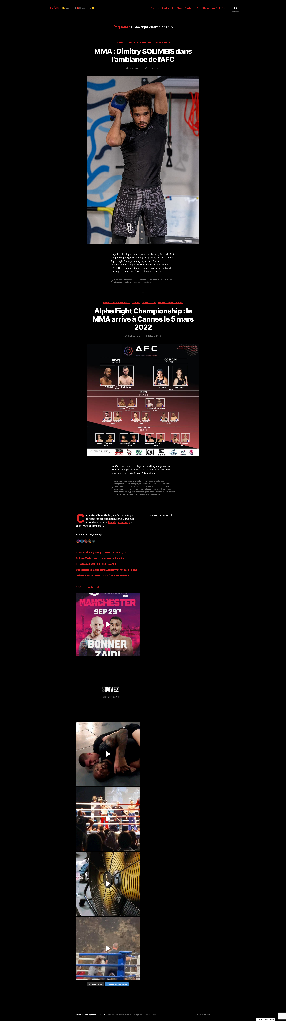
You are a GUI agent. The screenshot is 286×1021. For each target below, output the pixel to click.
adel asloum (129, 481)
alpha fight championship (124, 279)
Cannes (119, 43)
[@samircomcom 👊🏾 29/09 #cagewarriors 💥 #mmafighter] (108, 624)
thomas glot (144, 494)
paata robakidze (137, 491)
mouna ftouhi (124, 491)
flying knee (152, 279)
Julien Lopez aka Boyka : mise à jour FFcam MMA (102, 575)
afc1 (140, 481)
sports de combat (137, 282)
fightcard (143, 486)
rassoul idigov (161, 491)
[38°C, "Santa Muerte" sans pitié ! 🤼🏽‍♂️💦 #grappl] (108, 884)
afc (136, 481)
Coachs (188, 8)
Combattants (168, 8)
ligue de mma (137, 489)
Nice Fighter (137, 68)
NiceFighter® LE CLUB (94, 1015)
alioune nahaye (149, 481)
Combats (130, 43)
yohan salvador (156, 494)
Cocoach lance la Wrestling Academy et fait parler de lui (106, 569)
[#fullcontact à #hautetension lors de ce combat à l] (108, 819)
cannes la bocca (163, 483)
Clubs (179, 8)
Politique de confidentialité (119, 1015)
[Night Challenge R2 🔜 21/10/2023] (108, 689)
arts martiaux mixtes (147, 483)
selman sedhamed (130, 494)
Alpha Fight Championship (116, 302)
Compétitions (203, 8)
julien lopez (126, 489)
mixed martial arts (121, 282)
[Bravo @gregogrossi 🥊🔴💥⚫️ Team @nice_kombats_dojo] (108, 948)
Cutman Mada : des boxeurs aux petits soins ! (100, 558)
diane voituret (119, 486)
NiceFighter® (217, 8)
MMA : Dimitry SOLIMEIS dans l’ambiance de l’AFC (143, 55)
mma (116, 491)
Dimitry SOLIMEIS (162, 43)
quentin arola (150, 491)
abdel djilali (118, 481)
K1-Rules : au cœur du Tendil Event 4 (96, 564)
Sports (154, 8)
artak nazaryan (132, 483)
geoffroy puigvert (155, 486)
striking (148, 282)
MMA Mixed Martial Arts (170, 302)
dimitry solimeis (132, 486)
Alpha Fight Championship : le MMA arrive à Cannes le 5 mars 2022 (143, 319)
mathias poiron (150, 489)
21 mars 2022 (154, 68)
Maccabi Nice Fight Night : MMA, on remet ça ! (101, 552)
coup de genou (141, 279)
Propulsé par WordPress (145, 1015)
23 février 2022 (154, 336)
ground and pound (165, 279)
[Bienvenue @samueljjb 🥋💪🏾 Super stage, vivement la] (108, 754)
